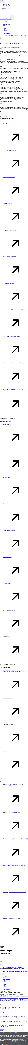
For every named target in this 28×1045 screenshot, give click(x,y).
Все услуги (3, 116)
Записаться (3, 19)
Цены (4, 28)
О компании (6, 22)
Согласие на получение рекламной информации (11, 1000)
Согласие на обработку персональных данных (14, 998)
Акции (4, 26)
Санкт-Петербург (7, 5)
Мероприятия (6, 33)
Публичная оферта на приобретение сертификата (13, 1001)
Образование (3, 47)
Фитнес (5, 30)
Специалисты (6, 24)
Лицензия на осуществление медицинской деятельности (14, 996)
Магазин (5, 25)
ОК (6, 1044)
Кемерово (3, 2)
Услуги (4, 29)
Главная (5, 21)
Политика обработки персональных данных (11, 998)
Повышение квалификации (13, 47)
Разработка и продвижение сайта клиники (14, 1016)
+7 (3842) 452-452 (4, 8)
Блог (4, 31)
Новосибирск (6, 4)
